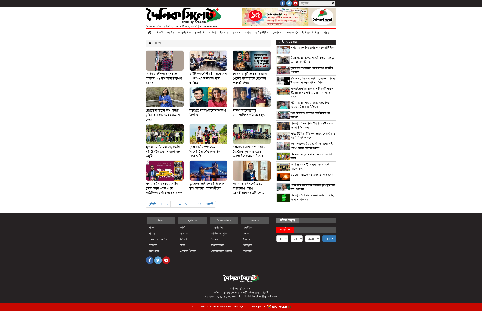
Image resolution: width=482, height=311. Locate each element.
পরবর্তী (209, 204)
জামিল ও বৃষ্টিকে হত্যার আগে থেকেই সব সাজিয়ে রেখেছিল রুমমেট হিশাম (250, 78)
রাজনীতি (199, 33)
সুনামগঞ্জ (192, 220)
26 (199, 204)
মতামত (236, 33)
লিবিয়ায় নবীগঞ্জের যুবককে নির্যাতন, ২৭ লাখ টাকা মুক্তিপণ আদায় (164, 78)
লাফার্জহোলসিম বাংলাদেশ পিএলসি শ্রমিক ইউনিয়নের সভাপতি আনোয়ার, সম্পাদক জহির (312, 93)
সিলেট (159, 33)
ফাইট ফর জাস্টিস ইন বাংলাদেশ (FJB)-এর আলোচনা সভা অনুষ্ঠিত (208, 78)
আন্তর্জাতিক (184, 33)
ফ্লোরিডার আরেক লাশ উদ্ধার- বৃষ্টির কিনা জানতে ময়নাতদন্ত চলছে (163, 115)
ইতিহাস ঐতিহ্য (310, 33)
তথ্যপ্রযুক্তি (292, 33)
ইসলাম (224, 33)
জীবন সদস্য (287, 220)
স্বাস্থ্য (182, 245)
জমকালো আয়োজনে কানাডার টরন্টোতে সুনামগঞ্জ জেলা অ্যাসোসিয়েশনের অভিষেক (250, 151)
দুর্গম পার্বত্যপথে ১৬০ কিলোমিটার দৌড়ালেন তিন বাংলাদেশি (204, 151)
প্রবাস (248, 33)
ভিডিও (214, 239)
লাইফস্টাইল (261, 33)
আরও (326, 33)
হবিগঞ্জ (255, 220)
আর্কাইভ (285, 229)
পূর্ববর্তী (152, 204)
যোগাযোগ (248, 251)
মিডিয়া (183, 239)
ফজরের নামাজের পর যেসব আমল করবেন (312, 174)
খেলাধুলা (277, 33)
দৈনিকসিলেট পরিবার (221, 251)
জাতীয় (170, 33)
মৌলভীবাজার (224, 220)
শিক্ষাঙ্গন (153, 245)
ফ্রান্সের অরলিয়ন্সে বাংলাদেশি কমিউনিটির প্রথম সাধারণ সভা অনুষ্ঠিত (163, 151)
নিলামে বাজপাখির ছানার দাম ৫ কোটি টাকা (312, 47)
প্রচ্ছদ (152, 227)
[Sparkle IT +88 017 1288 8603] (279, 306)
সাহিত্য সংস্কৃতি (219, 233)
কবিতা (212, 33)
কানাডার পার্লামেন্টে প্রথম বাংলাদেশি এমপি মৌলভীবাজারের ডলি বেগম (248, 188)
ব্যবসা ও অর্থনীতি (158, 239)
